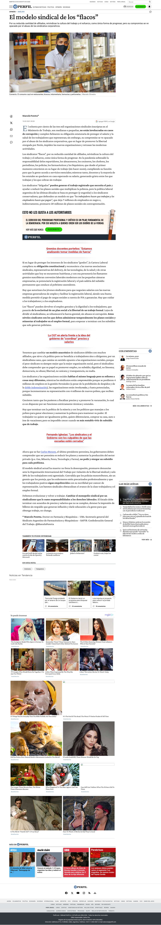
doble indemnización (36, 387)
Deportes (63, 901)
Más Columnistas (141, 406)
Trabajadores (40, 569)
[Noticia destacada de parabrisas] (103, 850)
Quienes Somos (61, 911)
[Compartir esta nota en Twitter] (11, 123)
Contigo (64, 907)
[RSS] (89, 893)
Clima (57, 901)
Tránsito (111, 911)
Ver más (145, 540)
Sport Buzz (99, 907)
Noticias (100, 2)
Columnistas (128, 351)
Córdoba (75, 901)
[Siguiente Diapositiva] (113, 596)
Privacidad (81, 911)
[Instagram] (84, 893)
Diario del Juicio (149, 901)
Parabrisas (80, 904)
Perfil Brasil (121, 2)
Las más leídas (128, 483)
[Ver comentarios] (150, 12)
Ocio (69, 901)
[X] (72, 893)
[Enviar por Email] (11, 136)
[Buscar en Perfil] (150, 2)
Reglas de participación (99, 911)
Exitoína (112, 2)
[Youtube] (78, 893)
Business (93, 2)
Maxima (112, 907)
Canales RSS (51, 911)
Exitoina (129, 901)
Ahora (9, 901)
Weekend (66, 904)
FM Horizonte (106, 904)
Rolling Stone (89, 907)
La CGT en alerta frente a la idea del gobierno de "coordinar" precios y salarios (69, 338)
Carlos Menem (48, 451)
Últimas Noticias (39, 7)
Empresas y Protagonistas (103, 901)
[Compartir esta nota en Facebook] (11, 116)
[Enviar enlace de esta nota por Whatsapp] (11, 129)
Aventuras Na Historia (75, 907)
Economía (32, 901)
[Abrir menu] (11, 7)
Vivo (141, 901)
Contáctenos (71, 911)
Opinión (58, 7)
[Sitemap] (95, 893)
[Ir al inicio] (22, 6)
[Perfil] (23, 844)
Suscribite (140, 7)
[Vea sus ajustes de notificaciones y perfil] (149, 6)
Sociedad (66, 7)
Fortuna (73, 904)
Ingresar (129, 6)
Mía (92, 904)
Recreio (106, 907)
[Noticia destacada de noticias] (22, 850)
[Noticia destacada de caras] (76, 850)
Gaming (135, 901)
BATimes (97, 904)
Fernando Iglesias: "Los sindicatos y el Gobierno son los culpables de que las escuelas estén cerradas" (69, 438)
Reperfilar (82, 901)
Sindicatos (27, 569)
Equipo (88, 911)
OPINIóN (12, 12)
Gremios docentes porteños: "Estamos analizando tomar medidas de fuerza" (69, 250)
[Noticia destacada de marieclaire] (49, 850)
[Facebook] (66, 893)
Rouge (88, 904)
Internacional (49, 901)
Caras (106, 2)
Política (50, 7)
